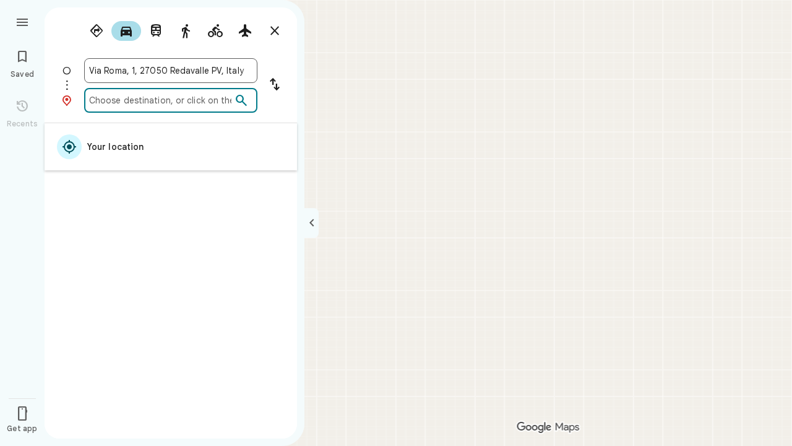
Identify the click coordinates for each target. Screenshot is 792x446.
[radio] (96, 31)
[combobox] (170, 70)
